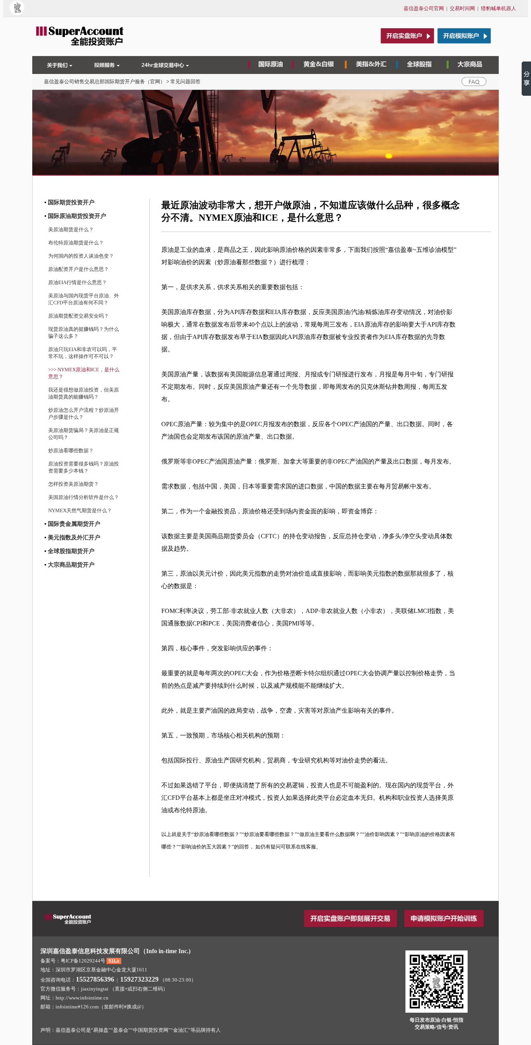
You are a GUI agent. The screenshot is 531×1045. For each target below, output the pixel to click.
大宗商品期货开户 (71, 565)
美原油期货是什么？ (71, 229)
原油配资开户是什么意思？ (78, 269)
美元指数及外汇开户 (74, 537)
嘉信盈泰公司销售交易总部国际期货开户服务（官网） (104, 81)
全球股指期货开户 (71, 551)
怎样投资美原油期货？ (73, 484)
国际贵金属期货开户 (74, 524)
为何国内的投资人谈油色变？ (81, 256)
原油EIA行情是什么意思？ (77, 282)
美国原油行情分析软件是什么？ (83, 497)
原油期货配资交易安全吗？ (78, 316)
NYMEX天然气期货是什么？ (80, 510)
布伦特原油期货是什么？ (76, 243)
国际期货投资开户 (71, 202)
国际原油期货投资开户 (77, 216)
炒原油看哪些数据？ (71, 450)
